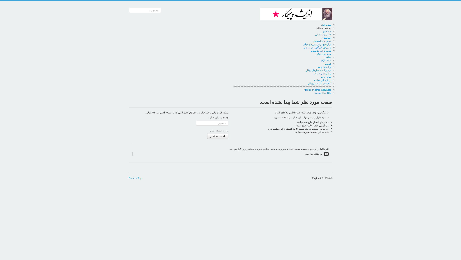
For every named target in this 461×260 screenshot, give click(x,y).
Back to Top (135, 178)
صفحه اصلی (216, 136)
